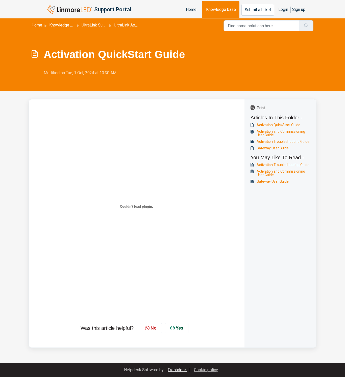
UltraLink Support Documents (107, 25)
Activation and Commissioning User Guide (281, 133)
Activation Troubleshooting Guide (283, 141)
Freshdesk (177, 370)
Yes (179, 328)
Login (283, 9)
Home (191, 9)
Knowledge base (221, 9)
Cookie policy (206, 369)
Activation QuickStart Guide (278, 125)
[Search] (306, 25)
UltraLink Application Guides (138, 25)
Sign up (298, 9)
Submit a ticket (258, 9)
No (154, 328)
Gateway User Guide (273, 148)
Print (261, 107)
